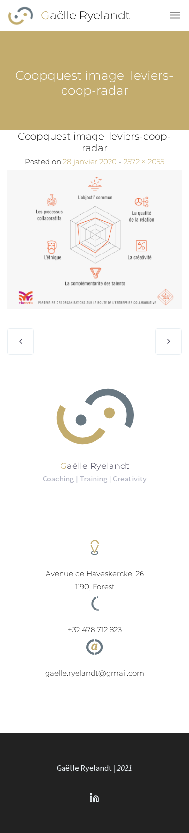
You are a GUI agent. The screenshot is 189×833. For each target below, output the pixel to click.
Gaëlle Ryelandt (85, 15)
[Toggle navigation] (176, 16)
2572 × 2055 (144, 161)
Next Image (168, 341)
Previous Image (20, 341)
